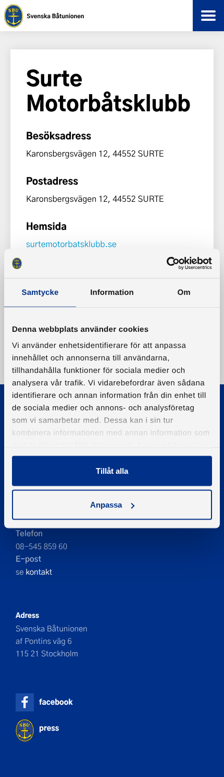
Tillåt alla (112, 470)
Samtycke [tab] (40, 292)
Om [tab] (183, 292)
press (49, 728)
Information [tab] (112, 292)
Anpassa (106, 504)
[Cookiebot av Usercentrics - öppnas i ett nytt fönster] (166, 263)
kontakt (39, 571)
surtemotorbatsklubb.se (71, 244)
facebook (55, 702)
